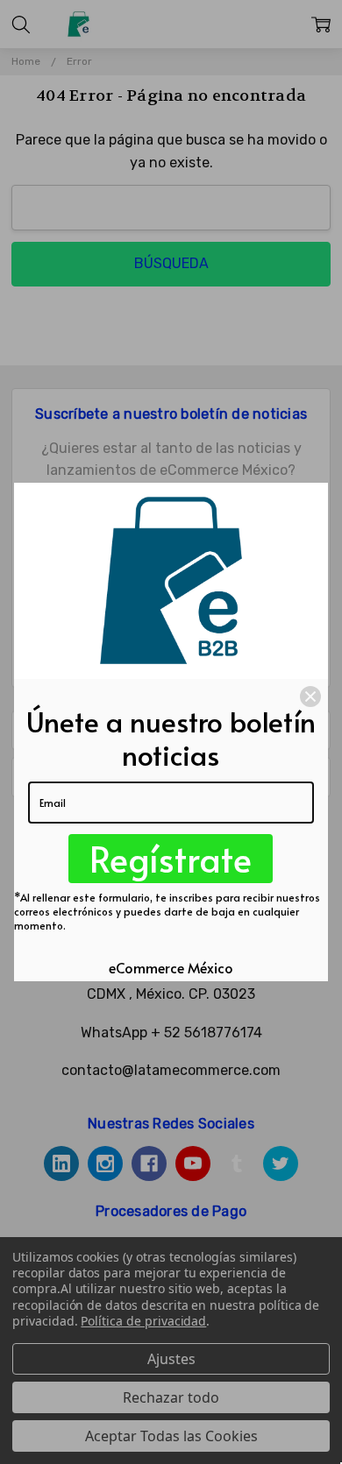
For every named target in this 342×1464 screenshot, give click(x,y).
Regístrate (170, 858)
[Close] (310, 696)
